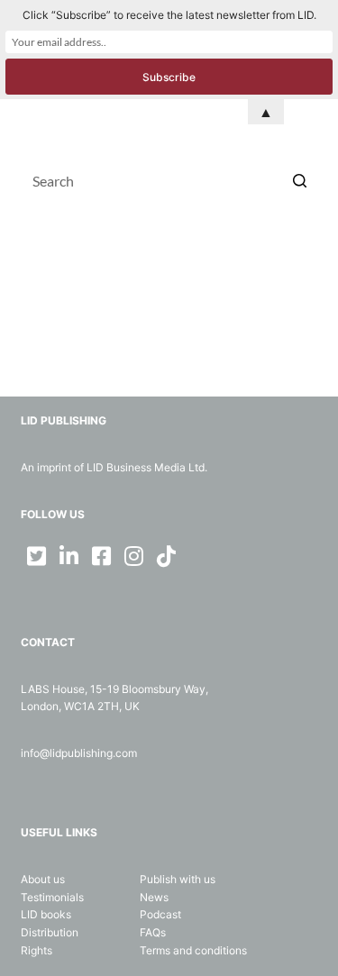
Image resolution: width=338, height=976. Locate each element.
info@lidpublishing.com (79, 753)
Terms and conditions (193, 950)
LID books (46, 914)
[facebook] (102, 556)
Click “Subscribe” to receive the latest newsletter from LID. (169, 15)
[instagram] (134, 556)
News (154, 897)
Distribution (49, 932)
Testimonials (52, 897)
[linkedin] (69, 556)
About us (43, 879)
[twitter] (37, 556)
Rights (36, 950)
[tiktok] (167, 556)
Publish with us (177, 879)
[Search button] (300, 180)
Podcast (160, 914)
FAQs (153, 932)
